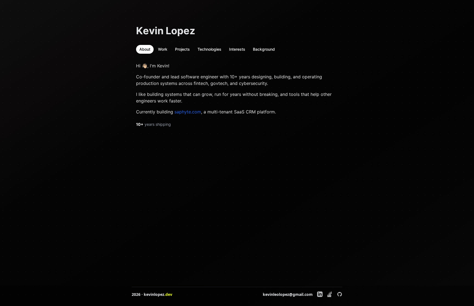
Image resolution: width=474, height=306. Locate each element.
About (144, 49)
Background (264, 49)
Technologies (209, 49)
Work (162, 49)
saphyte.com (187, 112)
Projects (182, 49)
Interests (237, 49)
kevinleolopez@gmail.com (288, 294)
